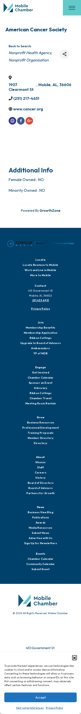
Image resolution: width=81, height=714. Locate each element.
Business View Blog (40, 512)
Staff (40, 467)
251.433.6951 (40, 300)
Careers (40, 472)
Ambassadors (40, 348)
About (40, 457)
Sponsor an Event (40, 382)
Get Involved (40, 372)
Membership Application (40, 332)
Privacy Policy (54, 707)
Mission (40, 462)
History (40, 477)
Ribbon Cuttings (41, 337)
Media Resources (40, 527)
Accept (40, 697)
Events (40, 553)
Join (41, 322)
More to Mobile (40, 275)
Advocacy (40, 388)
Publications (40, 517)
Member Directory (40, 438)
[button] (74, 657)
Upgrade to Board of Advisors (40, 343)
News (40, 507)
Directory (40, 443)
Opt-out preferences (30, 707)
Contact (40, 285)
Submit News (40, 532)
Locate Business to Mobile (40, 264)
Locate (40, 259)
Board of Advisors (40, 488)
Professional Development (40, 427)
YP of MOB (40, 353)
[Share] (64, 54)
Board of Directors (41, 482)
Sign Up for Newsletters (40, 543)
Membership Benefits (40, 327)
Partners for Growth (40, 493)
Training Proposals (40, 432)
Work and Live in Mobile (40, 270)
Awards (41, 522)
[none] (12, 121)
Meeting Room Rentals (40, 403)
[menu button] (72, 7)
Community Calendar (40, 564)
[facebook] (21, 121)
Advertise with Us (40, 538)
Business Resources (40, 422)
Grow (40, 417)
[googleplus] (29, 121)
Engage (40, 367)
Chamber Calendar (41, 377)
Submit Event (40, 569)
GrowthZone (50, 210)
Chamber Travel (41, 398)
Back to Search (20, 46)
